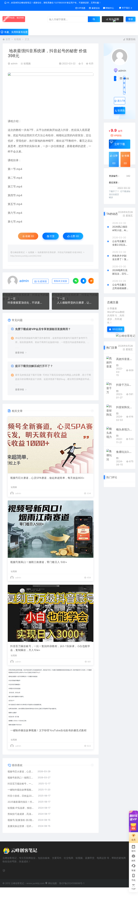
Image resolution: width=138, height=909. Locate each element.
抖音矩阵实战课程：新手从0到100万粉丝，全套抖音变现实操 (124, 407)
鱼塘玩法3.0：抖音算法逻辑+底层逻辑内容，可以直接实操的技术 (124, 451)
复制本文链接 (60, 281)
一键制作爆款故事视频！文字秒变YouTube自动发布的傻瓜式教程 (48, 730)
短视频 (17, 39)
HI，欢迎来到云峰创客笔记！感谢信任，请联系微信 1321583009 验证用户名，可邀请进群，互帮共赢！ (54, 2)
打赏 (52, 236)
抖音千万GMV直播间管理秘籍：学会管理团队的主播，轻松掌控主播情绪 (124, 384)
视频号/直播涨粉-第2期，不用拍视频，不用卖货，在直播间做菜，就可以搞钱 (21, 820)
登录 (130, 19)
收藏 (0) (29, 236)
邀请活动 (95, 8)
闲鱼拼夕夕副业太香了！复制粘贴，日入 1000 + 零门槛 (120, 257)
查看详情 (19, 352)
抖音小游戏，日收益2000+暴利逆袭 (21, 795)
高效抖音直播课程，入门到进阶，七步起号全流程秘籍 (124, 359)
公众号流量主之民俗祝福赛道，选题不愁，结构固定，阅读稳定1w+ (120, 286)
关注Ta (115, 78)
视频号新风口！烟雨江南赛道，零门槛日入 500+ (38, 562)
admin (14, 63)
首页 (8, 39)
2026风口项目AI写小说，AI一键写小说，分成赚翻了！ (120, 228)
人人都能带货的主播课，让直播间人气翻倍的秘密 (75, 302)
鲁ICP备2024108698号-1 (71, 883)
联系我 (121, 110)
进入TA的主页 (120, 101)
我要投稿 (130, 39)
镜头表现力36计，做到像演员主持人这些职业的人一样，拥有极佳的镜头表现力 (124, 429)
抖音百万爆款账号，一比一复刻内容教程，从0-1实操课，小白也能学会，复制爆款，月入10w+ (50, 648)
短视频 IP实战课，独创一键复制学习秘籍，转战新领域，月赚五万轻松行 (21, 807)
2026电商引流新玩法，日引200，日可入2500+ (120, 272)
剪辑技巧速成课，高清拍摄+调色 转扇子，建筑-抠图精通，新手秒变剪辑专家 (21, 813)
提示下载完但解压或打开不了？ (34, 366)
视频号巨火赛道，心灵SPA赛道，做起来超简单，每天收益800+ (47, 477)
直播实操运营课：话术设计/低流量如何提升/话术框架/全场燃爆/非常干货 (21, 826)
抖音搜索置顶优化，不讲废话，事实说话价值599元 (26, 302)
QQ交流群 (117, 329)
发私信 (120, 78)
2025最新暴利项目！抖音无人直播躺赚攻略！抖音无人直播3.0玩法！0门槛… (21, 801)
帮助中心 (109, 8)
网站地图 (52, 883)
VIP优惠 (81, 8)
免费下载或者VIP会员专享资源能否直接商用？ (43, 329)
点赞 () (74, 236)
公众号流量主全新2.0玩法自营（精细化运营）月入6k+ (120, 243)
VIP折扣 (118, 135)
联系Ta (124, 87)
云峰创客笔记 (19, 252)
